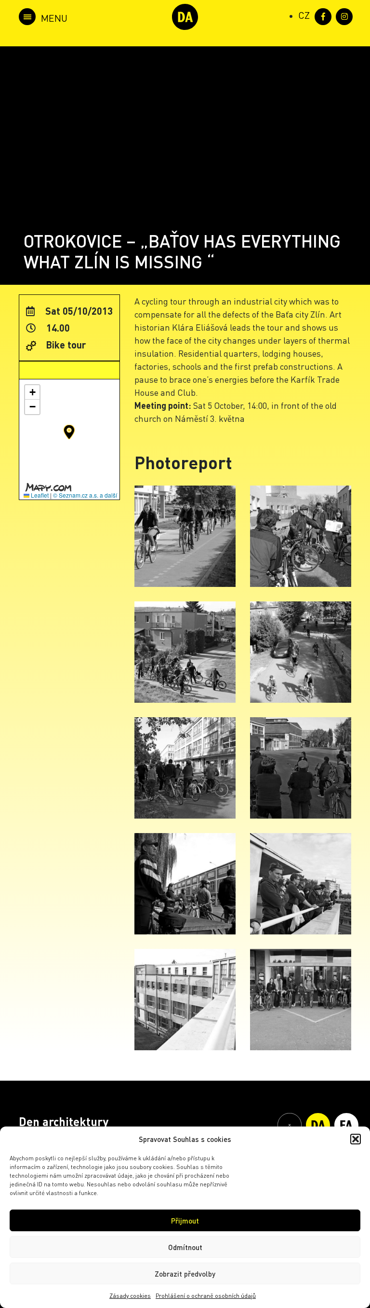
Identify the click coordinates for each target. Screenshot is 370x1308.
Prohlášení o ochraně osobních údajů (206, 1295)
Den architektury (63, 1121)
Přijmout (185, 1220)
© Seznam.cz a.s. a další (85, 495)
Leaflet (39, 495)
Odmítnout (185, 1247)
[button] (355, 1139)
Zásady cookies (130, 1295)
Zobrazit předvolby (185, 1274)
